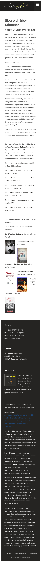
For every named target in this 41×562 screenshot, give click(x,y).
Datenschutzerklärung (20, 554)
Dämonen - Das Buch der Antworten (18, 264)
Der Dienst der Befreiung (14, 234)
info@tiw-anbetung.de (12, 339)
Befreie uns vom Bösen (25, 241)
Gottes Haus (24, 147)
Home (9, 554)
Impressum (33, 554)
